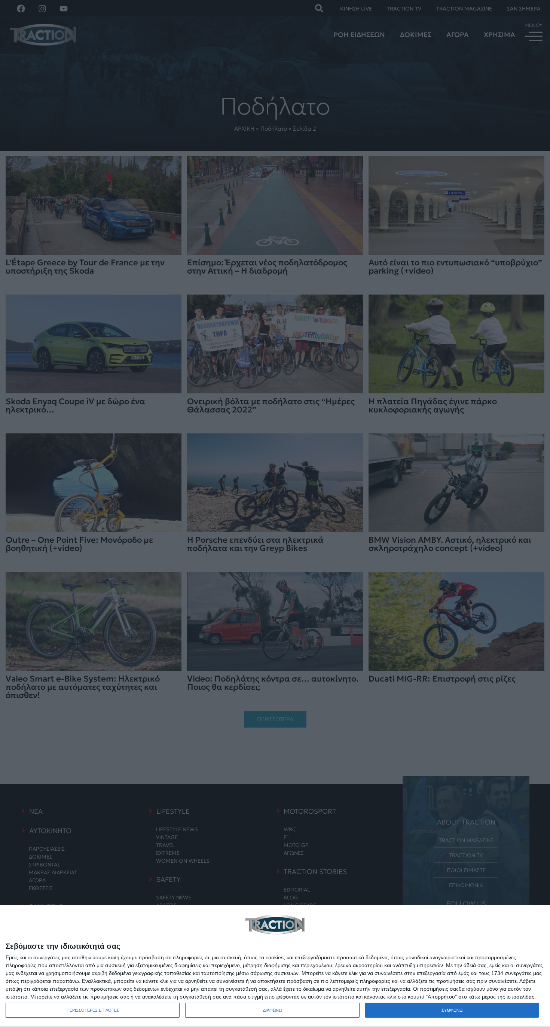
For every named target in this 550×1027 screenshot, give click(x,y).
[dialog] (275, 966)
